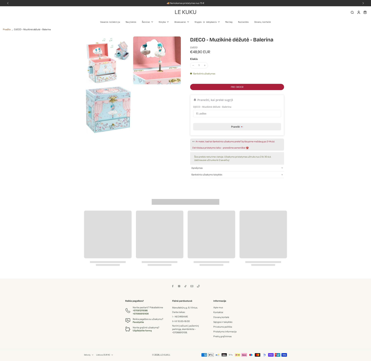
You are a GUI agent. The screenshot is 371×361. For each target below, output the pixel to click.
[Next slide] (363, 3)
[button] (237, 87)
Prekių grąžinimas (222, 336)
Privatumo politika (222, 326)
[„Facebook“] (173, 286)
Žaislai (146, 22)
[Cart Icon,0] (365, 12)
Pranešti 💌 (237, 127)
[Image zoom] (108, 60)
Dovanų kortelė (262, 22)
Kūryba (162, 22)
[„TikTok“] (185, 286)
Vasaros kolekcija (110, 22)
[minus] (193, 65)
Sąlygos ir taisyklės (222, 322)
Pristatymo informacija (225, 331)
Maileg (228, 22)
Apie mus (218, 307)
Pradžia (7, 29)
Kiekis (194, 58)
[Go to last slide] (7, 3)
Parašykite (138, 322)
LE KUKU (165, 354)
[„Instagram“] (179, 286)
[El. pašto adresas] (192, 286)
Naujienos (131, 22)
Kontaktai (218, 312)
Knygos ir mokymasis (206, 22)
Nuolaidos (243, 22)
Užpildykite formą (142, 330)
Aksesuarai (180, 22)
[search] (352, 12)
